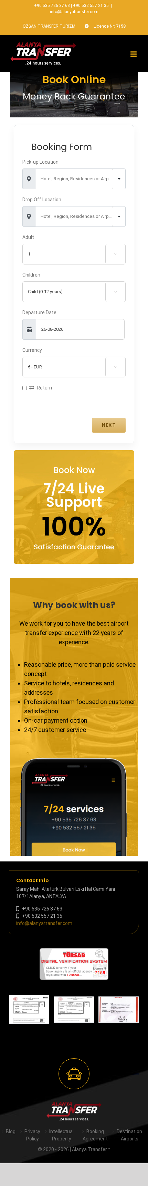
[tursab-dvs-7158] (74, 951)
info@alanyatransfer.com (74, 11)
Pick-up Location (40, 162)
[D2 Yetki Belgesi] (29, 1009)
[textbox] (80, 179)
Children (31, 275)
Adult (28, 237)
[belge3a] (118, 1009)
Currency (32, 350)
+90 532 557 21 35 (91, 5)
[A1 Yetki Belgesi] (74, 1009)
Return (44, 387)
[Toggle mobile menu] (134, 54)
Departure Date (39, 312)
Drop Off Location (41, 199)
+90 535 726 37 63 (52, 5)
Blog (10, 1131)
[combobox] (80, 178)
